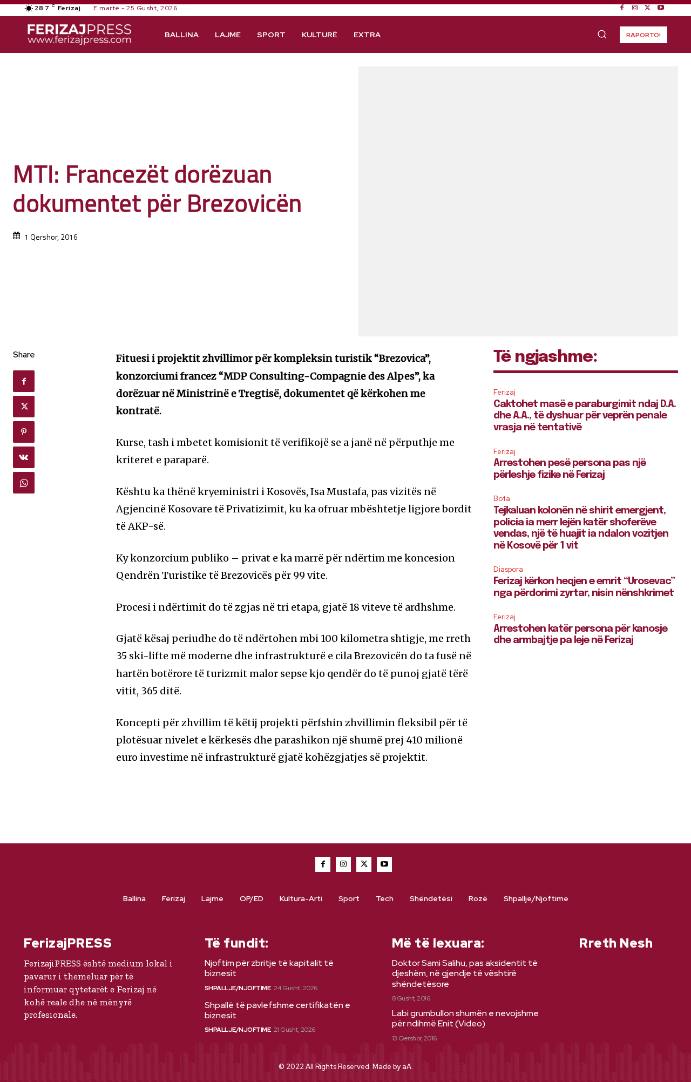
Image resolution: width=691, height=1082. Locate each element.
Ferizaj (504, 392)
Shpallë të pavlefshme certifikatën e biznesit (277, 1010)
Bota (501, 498)
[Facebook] (621, 8)
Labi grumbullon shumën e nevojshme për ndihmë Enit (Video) (465, 1018)
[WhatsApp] (24, 482)
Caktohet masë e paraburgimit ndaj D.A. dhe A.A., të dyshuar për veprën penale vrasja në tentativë (584, 416)
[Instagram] (634, 8)
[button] (602, 34)
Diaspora (508, 569)
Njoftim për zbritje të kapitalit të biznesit (269, 968)
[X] (647, 8)
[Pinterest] (24, 432)
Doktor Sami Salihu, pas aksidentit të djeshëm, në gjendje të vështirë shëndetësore (465, 973)
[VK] (24, 457)
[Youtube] (660, 8)
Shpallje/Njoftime (238, 988)
